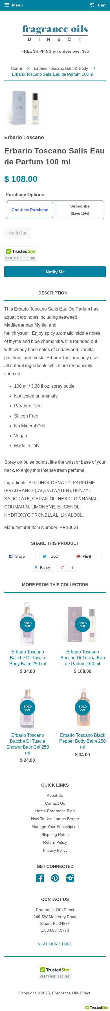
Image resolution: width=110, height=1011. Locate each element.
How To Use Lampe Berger (55, 819)
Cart (101, 5)
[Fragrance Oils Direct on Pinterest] (55, 880)
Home (16, 68)
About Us (55, 795)
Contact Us (55, 803)
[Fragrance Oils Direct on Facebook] (40, 880)
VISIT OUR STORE (55, 944)
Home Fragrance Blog (55, 811)
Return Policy (55, 842)
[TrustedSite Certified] (21, 254)
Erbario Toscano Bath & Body (61, 68)
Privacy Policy (55, 850)
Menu (17, 5)
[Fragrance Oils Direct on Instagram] (70, 880)
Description (52, 293)
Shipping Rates (55, 835)
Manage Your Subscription (55, 827)
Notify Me (55, 271)
